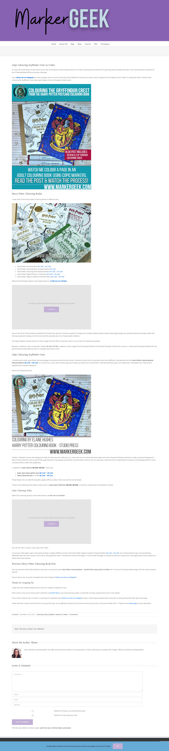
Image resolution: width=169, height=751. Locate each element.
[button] (113, 43)
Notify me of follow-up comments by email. (70, 711)
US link (55, 346)
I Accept (51, 309)
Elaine (16, 614)
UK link (49, 346)
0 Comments (73, 614)
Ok (118, 746)
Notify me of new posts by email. (66, 715)
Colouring (40, 614)
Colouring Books (49, 614)
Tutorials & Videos (61, 614)
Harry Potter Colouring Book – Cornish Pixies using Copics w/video (85, 569)
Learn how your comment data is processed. (55, 728)
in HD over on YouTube (56, 495)
